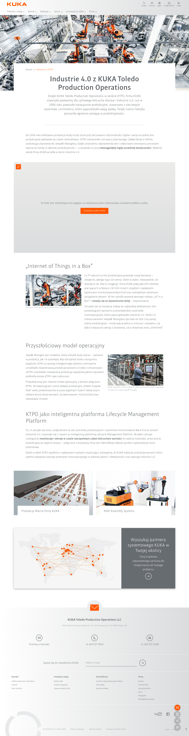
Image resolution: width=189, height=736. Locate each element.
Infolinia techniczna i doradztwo (23, 681)
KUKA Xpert (100, 685)
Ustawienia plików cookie (116, 729)
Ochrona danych (95, 729)
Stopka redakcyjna (77, 729)
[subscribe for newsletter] (142, 663)
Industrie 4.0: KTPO (44, 70)
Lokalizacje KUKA (144, 688)
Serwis (57, 12)
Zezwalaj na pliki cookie (94, 211)
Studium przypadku (61, 685)
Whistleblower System (146, 699)
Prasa (140, 692)
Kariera (140, 681)
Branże (31, 12)
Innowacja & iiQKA (74, 12)
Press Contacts (17, 688)
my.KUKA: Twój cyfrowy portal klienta (109, 681)
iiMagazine (142, 696)
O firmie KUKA (143, 685)
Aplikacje (44, 12)
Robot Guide (58, 681)
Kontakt (14, 685)
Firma (92, 12)
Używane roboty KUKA (62, 688)
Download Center (102, 688)
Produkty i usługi (14, 12)
